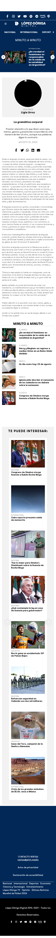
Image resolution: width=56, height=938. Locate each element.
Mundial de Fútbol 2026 (15, 893)
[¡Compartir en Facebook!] (16, 150)
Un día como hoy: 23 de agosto (35, 364)
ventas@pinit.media (28, 860)
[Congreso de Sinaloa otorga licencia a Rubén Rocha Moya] (28, 453)
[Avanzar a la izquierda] (3, 57)
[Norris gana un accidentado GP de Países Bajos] (28, 635)
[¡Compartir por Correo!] (38, 150)
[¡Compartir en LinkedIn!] (32, 150)
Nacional (10, 32)
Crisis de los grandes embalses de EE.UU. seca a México (27, 790)
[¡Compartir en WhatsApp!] (27, 150)
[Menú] (6, 24)
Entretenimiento (35, 887)
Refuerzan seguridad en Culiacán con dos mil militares (26, 699)
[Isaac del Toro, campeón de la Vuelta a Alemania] (28, 725)
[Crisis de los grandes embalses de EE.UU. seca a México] (28, 770)
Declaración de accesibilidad (28, 875)
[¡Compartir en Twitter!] (22, 150)
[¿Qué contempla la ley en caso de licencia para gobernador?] (28, 589)
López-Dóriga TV (11, 890)
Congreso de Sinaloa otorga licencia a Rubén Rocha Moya (34, 397)
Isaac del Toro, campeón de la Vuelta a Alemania (27, 745)
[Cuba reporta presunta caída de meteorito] (28, 499)
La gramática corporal (28, 122)
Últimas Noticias (40, 890)
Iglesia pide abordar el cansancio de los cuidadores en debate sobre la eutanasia (36, 382)
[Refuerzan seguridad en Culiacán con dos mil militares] (28, 680)
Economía (45, 883)
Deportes (48, 32)
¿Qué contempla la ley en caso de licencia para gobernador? (27, 609)
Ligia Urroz (28, 109)
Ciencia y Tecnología (14, 887)
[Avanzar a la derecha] (53, 32)
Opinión (26, 890)
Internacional (29, 32)
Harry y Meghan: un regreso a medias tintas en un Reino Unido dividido (35, 351)
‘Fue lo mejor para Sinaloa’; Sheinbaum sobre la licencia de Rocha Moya (27, 565)
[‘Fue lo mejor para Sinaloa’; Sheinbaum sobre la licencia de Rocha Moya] (28, 544)
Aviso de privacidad (28, 867)
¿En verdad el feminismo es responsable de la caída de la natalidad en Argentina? (37, 58)
